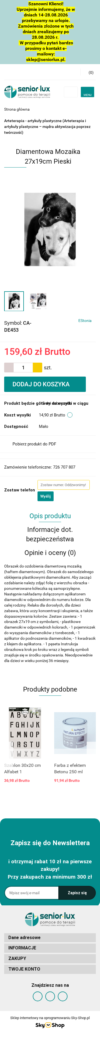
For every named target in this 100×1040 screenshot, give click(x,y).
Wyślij (45, 496)
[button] (50, 937)
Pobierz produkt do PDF (34, 444)
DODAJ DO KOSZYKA (41, 384)
